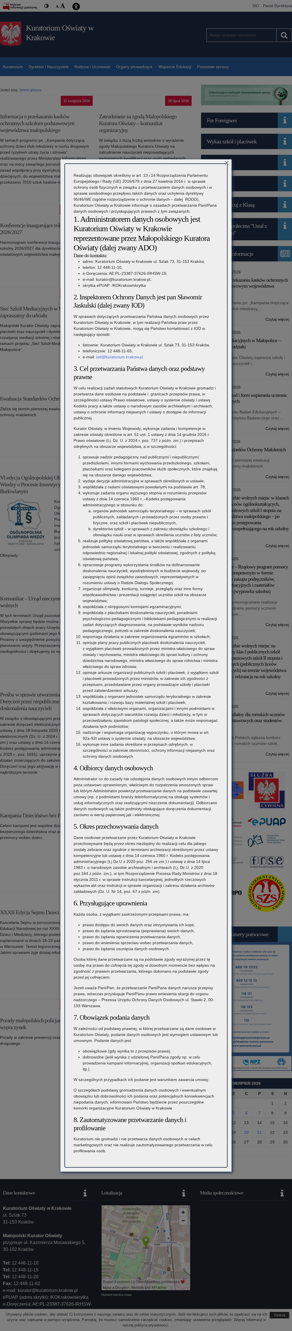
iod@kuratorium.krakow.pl (119, 357)
